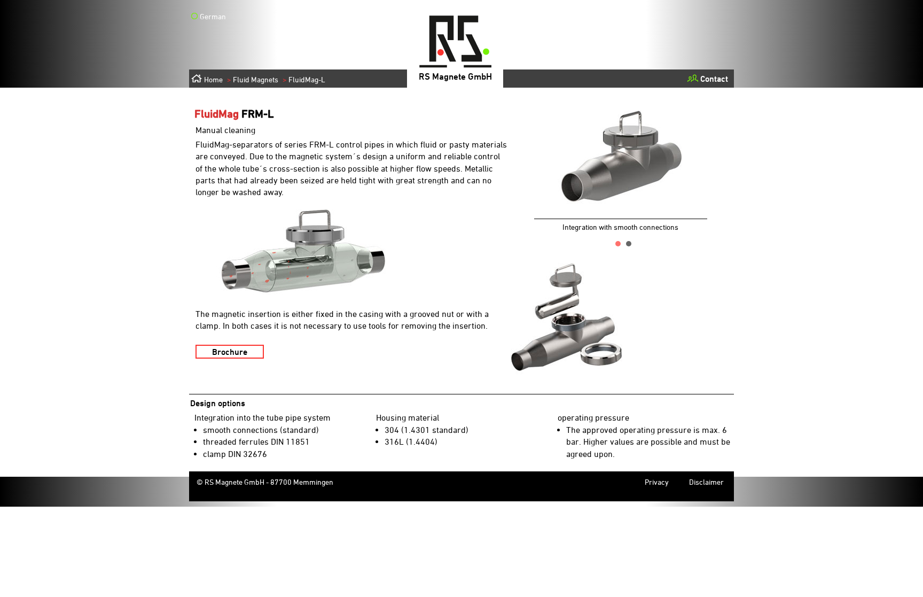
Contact (714, 78)
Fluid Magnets (252, 79)
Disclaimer (706, 481)
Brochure (229, 351)
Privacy (657, 481)
